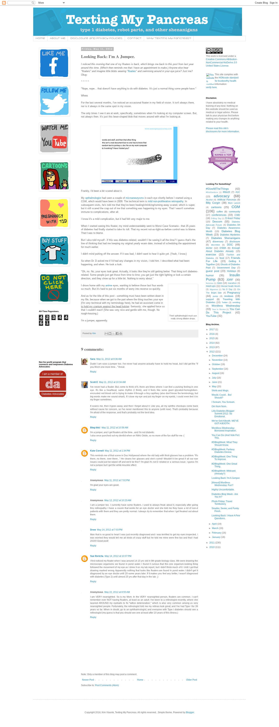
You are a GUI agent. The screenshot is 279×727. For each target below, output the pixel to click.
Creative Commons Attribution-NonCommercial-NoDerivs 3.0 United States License (221, 62)
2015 (212, 338)
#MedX (226, 192)
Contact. (134, 38)
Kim (94, 333)
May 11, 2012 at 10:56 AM (115, 427)
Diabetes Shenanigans (225, 237)
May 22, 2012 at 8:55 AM (117, 592)
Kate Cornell (97, 450)
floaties (132, 71)
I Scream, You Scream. (223, 402)
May (214, 386)
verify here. (211, 87)
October (216, 364)
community (234, 211)
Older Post (191, 679)
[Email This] (106, 333)
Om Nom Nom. (219, 406)
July (214, 377)
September (218, 369)
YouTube (211, 315)
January (216, 537)
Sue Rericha (96, 556)
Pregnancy (233, 292)
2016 (212, 334)
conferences (219, 214)
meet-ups (211, 286)
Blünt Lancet (234, 203)
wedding (236, 302)
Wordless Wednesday (226, 305)
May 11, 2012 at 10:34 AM (112, 382)
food (222, 258)
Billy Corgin (213, 202)
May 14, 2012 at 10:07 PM (118, 556)
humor (210, 275)
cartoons (216, 207)
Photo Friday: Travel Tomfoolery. (222, 502)
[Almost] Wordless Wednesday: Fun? (222, 484)
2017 (212, 329)
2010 (212, 547)
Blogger (190, 712)
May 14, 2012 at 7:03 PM (109, 529)
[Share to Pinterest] (121, 333)
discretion (215, 245)
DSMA (223, 248)
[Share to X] (113, 333)
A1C (238, 192)
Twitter (225, 302)
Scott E (94, 382)
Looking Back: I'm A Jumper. (226, 478)
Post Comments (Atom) (107, 685)
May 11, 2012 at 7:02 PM (117, 480)
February (217, 532)
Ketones (209, 283)
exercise (211, 254)
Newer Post (88, 679)
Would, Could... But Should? (221, 396)
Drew (93, 529)
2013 (212, 347)
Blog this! (95, 427)
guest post (212, 270)
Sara (92, 359)
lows (219, 283)
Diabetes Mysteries (230, 234)
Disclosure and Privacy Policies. (96, 38)
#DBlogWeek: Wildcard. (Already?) (224, 472)
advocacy (222, 196)
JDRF (229, 279)
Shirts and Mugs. (220, 390)
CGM (236, 207)
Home (40, 38)
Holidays (231, 271)
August (216, 373)
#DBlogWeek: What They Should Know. (224, 443)
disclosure (234, 241)
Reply (93, 371)
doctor (209, 248)
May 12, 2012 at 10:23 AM (117, 500)
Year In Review (219, 309)
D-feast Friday (232, 218)
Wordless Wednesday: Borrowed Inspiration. (224, 429)
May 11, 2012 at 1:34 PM (117, 450)
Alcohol (209, 200)
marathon (232, 283)
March (215, 528)
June (215, 382)
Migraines (214, 289)
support (210, 299)
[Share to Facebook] (117, 333)
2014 (212, 343)
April (214, 524)
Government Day (226, 267)
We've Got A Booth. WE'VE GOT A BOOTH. (225, 422)
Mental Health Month (230, 286)
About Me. (57, 38)
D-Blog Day (216, 218)
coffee (220, 211)
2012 (212, 351)
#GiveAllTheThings (217, 188)
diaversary (218, 241)
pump (215, 296)
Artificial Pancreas (226, 199)
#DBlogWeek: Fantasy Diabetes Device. (223, 450)
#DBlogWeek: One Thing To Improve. (224, 458)
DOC (230, 244)
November (217, 360)
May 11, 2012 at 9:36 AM (109, 359)
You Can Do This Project (223, 311)
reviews (228, 295)
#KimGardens (212, 192)
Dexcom (217, 221)
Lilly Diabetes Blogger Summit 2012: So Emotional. (223, 414)
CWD (237, 215)
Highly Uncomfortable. (223, 489)
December (217, 355)
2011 (212, 542)
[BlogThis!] (110, 333)
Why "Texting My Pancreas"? (169, 38)
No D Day (227, 289)
